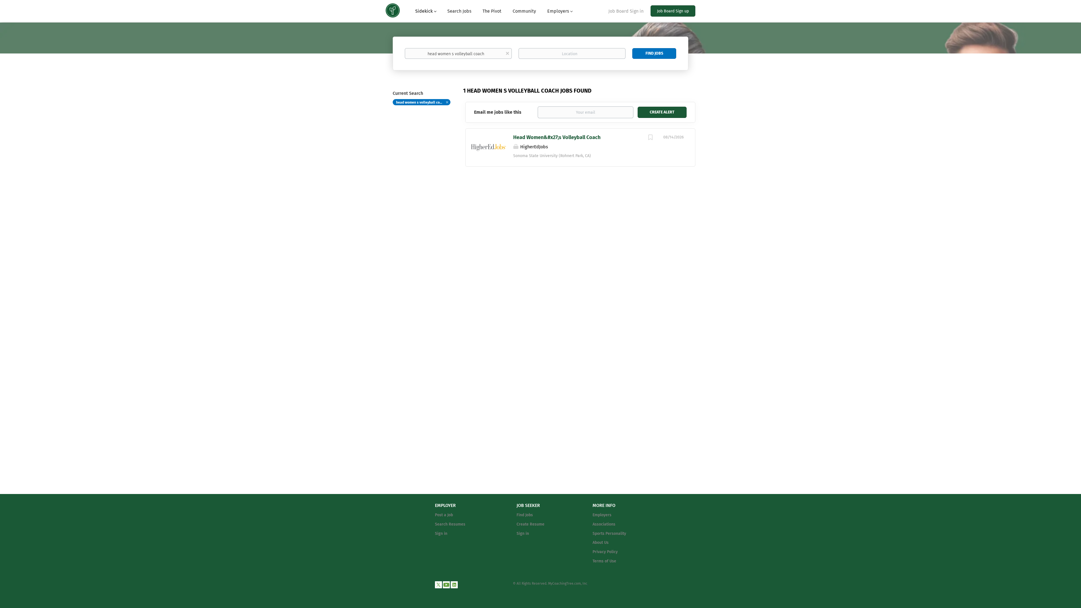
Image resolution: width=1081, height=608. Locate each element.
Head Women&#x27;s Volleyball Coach (556, 137)
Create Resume (530, 524)
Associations (604, 524)
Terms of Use (604, 561)
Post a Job (444, 515)
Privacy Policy (605, 551)
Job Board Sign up (673, 11)
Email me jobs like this (497, 112)
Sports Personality (609, 533)
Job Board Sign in (626, 11)
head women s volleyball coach (420, 102)
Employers (602, 515)
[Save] (650, 138)
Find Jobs (654, 53)
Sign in (441, 533)
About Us (601, 542)
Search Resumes (450, 524)
